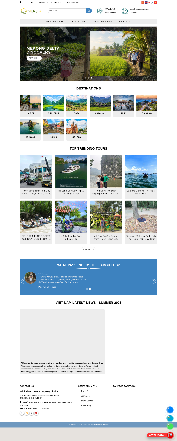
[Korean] (152, 2)
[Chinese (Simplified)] (143, 2)
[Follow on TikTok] (31, 427)
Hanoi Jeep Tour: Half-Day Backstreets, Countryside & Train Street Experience (36, 192)
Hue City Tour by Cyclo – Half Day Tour (71, 237)
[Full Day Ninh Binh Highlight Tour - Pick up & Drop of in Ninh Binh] (106, 171)
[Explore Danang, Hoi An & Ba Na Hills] (141, 171)
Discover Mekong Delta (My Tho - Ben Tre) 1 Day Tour (141, 237)
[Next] (151, 53)
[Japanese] (149, 2)
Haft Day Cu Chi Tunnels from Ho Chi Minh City (106, 237)
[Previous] (25, 53)
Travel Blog (124, 22)
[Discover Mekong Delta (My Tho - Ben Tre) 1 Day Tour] (141, 217)
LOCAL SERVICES (54, 22)
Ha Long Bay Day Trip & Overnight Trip (71, 192)
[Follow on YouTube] (36, 427)
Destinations (78, 22)
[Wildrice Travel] (32, 11)
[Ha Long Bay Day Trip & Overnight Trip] (71, 171)
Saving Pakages (101, 22)
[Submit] (89, 10)
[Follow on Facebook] (22, 427)
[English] (146, 2)
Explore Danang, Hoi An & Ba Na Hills (141, 192)
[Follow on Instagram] (27, 427)
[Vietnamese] (155, 2)
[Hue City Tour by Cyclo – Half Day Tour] (71, 217)
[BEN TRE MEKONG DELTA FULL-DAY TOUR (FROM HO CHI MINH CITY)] (36, 217)
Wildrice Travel (88, 438)
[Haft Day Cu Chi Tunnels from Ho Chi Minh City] (106, 217)
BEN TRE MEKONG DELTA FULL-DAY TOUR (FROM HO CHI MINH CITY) (36, 237)
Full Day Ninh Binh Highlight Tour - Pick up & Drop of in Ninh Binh (106, 192)
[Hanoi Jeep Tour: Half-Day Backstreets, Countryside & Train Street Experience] (36, 171)
